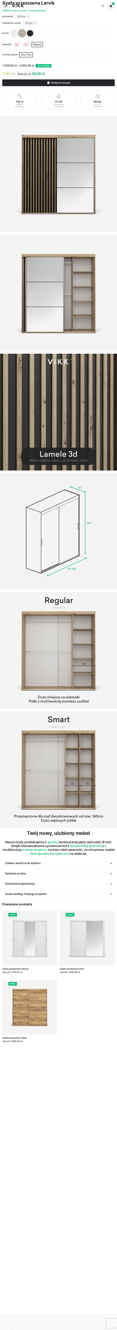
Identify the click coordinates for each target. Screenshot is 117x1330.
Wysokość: (8, 16)
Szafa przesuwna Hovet (15, 968)
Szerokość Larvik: (11, 23)
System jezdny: (10, 55)
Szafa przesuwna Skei (14, 1037)
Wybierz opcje (10, 975)
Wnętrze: (7, 44)
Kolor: (5, 33)
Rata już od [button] (24, 73)
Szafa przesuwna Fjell (72, 968)
